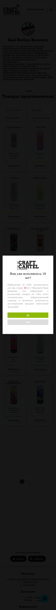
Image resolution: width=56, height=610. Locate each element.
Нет (28, 322)
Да (28, 315)
